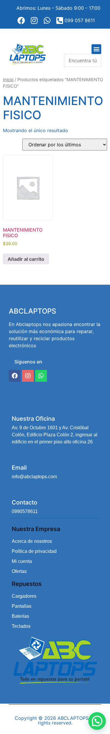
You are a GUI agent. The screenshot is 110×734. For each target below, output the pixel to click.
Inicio (8, 79)
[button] (96, 49)
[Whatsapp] (41, 376)
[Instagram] (28, 376)
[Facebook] (15, 376)
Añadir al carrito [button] (26, 259)
